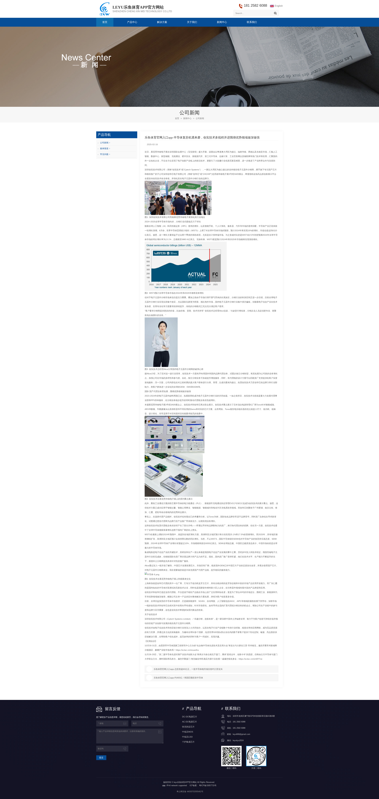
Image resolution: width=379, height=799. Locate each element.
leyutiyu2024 (238, 740)
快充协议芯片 (188, 727)
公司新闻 (200, 118)
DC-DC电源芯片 (189, 716)
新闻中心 (222, 22)
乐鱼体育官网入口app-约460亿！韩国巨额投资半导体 (178, 677)
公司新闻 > (105, 143)
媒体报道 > (105, 148)
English (279, 6)
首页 (104, 22)
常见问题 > (105, 154)
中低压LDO (187, 737)
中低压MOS (187, 732)
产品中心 (132, 22)
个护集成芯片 (188, 742)
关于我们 (192, 22)
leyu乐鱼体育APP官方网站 (138, 7)
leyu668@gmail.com (241, 734)
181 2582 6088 (239, 722)
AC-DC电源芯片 (189, 721)
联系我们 (252, 22)
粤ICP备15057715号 (207, 785)
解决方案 (162, 22)
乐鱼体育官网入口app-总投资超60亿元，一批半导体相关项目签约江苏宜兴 (188, 669)
